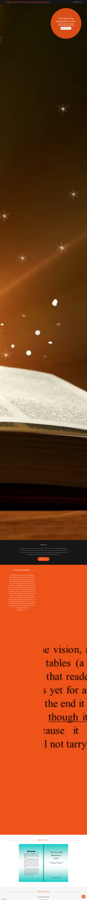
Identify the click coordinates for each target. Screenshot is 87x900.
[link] (33, 2)
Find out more (43, 559)
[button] (84, 897)
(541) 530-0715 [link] (77, 2)
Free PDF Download (66, 28)
